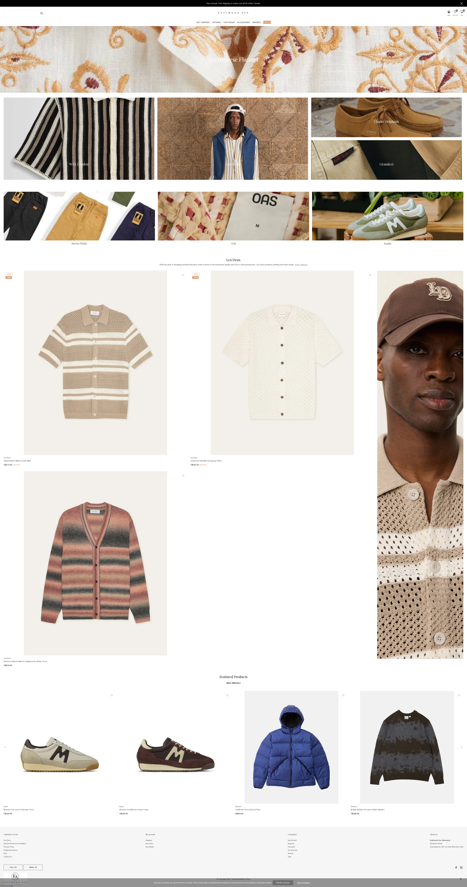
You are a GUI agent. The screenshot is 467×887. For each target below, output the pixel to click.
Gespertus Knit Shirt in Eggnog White (206, 460)
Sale (267, 22)
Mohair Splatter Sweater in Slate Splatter (368, 809)
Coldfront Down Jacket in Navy (248, 809)
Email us (33, 867)
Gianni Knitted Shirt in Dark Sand (17, 460)
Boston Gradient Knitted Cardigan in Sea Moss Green (25, 661)
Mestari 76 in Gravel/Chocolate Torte (19, 809)
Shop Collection (301, 264)
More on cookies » (303, 883)
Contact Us (8, 857)
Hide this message (283, 883)
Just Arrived (203, 22)
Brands (257, 22)
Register (149, 840)
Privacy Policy (9, 847)
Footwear (229, 22)
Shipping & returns (11, 850)
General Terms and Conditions (15, 843)
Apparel (216, 22)
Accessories (243, 22)
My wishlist (150, 847)
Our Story (7, 840)
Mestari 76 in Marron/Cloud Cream (133, 809)
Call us (13, 867)
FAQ (5, 853)
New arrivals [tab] (233, 683)
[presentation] (5, 747)
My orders (149, 843)
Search (41, 13)
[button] (230, 88)
